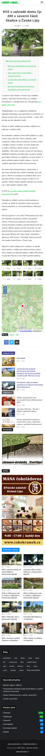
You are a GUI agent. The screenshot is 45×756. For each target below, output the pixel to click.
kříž (17, 334)
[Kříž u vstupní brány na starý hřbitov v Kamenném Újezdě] (12, 559)
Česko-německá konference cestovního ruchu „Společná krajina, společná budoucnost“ (29, 422)
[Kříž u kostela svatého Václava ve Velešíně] (12, 628)
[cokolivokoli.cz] (10, 2)
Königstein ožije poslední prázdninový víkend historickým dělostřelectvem (30, 384)
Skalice (12, 334)
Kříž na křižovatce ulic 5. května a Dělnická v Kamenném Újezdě (33, 595)
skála (28, 666)
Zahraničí (6, 720)
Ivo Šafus (18, 26)
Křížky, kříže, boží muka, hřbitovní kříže (18, 61)
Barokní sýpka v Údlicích (12, 685)
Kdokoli (6, 732)
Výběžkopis (7, 717)
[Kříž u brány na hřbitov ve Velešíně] (33, 628)
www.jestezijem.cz (22, 752)
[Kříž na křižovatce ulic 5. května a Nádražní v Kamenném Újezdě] (12, 583)
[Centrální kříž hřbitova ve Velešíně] (33, 606)
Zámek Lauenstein (10, 699)
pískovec (20, 666)
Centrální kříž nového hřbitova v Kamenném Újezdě (32, 572)
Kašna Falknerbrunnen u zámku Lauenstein (19, 695)
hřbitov (23, 658)
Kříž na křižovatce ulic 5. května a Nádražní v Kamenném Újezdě (11, 595)
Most (22, 662)
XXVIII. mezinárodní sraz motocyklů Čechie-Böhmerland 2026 (29, 400)
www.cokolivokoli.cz (15, 744)
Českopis (6, 713)
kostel (37, 658)
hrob (15, 658)
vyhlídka (13, 670)
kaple (30, 658)
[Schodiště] (8, 361)
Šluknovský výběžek (33, 670)
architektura (7, 658)
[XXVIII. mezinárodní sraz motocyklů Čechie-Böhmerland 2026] (8, 401)
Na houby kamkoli (10, 728)
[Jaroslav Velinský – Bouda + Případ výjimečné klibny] (8, 412)
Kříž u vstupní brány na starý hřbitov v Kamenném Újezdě (11, 572)
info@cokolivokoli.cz (30, 744)
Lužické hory (13, 662)
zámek (21, 670)
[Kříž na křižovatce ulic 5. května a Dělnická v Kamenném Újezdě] (33, 583)
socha (5, 670)
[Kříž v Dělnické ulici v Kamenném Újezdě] (12, 606)
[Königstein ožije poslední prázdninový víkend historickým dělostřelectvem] (8, 385)
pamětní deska (31, 662)
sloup (35, 666)
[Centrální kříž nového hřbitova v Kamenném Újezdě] (33, 559)
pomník (11, 666)
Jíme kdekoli (8, 724)
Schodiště (21, 358)
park (4, 666)
